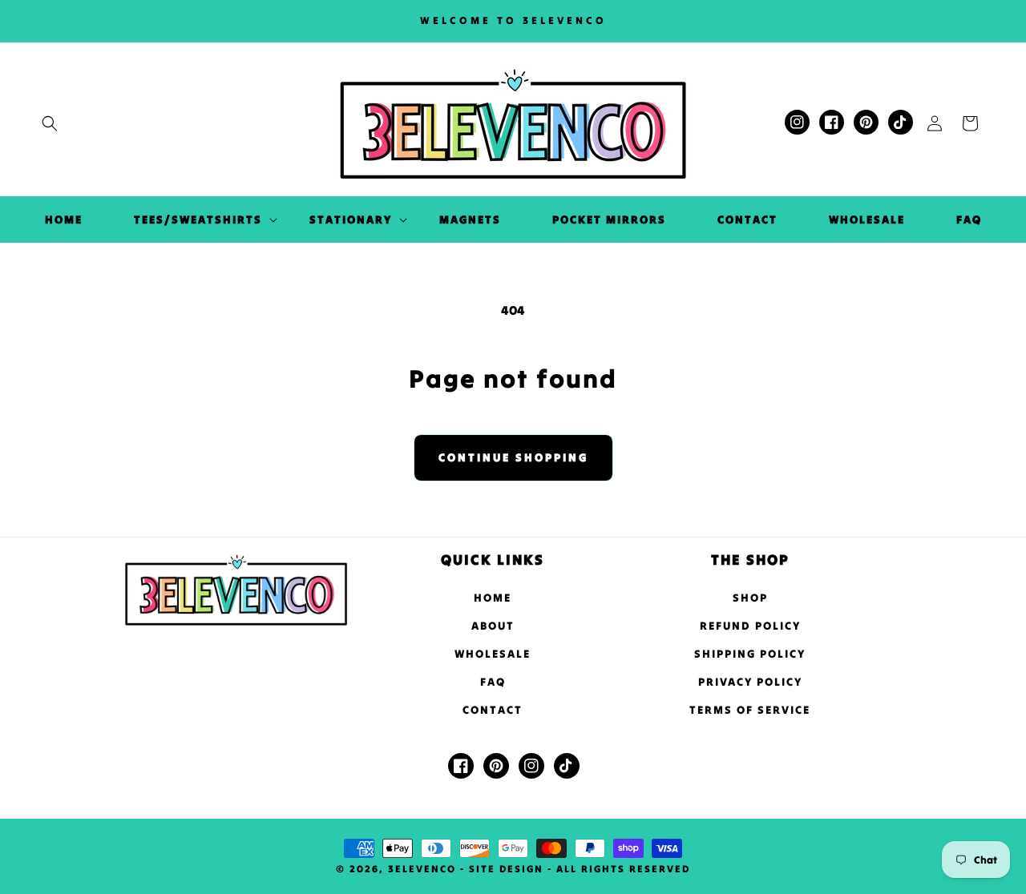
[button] (49, 123)
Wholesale (492, 653)
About (493, 625)
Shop (750, 597)
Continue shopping (513, 457)
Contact (493, 710)
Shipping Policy (750, 653)
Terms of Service (749, 710)
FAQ (493, 682)
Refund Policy (750, 625)
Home (492, 597)
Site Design (506, 869)
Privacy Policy (750, 682)
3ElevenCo (422, 869)
